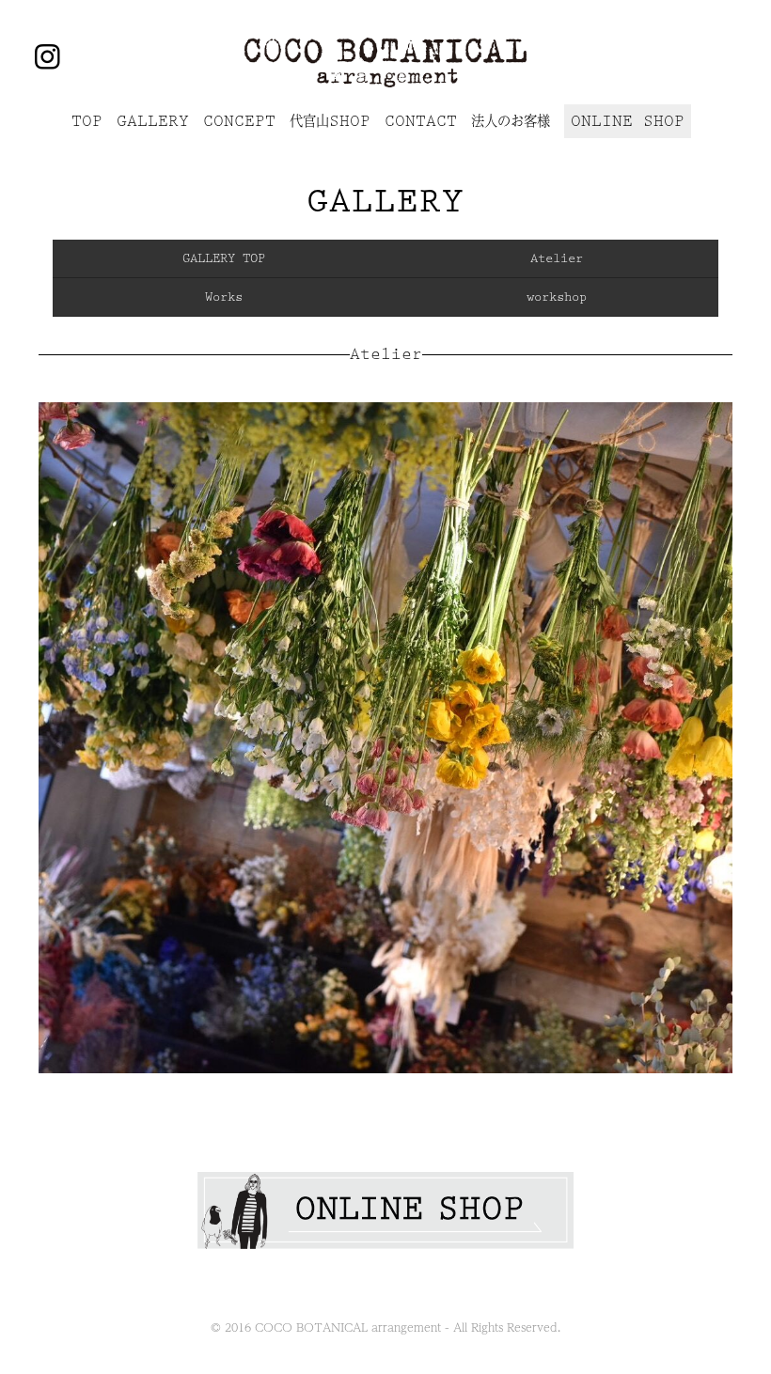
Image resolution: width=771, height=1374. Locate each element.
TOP (86, 121)
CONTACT (421, 121)
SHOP (330, 121)
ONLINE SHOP (627, 121)
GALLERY (153, 121)
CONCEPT (239, 121)
